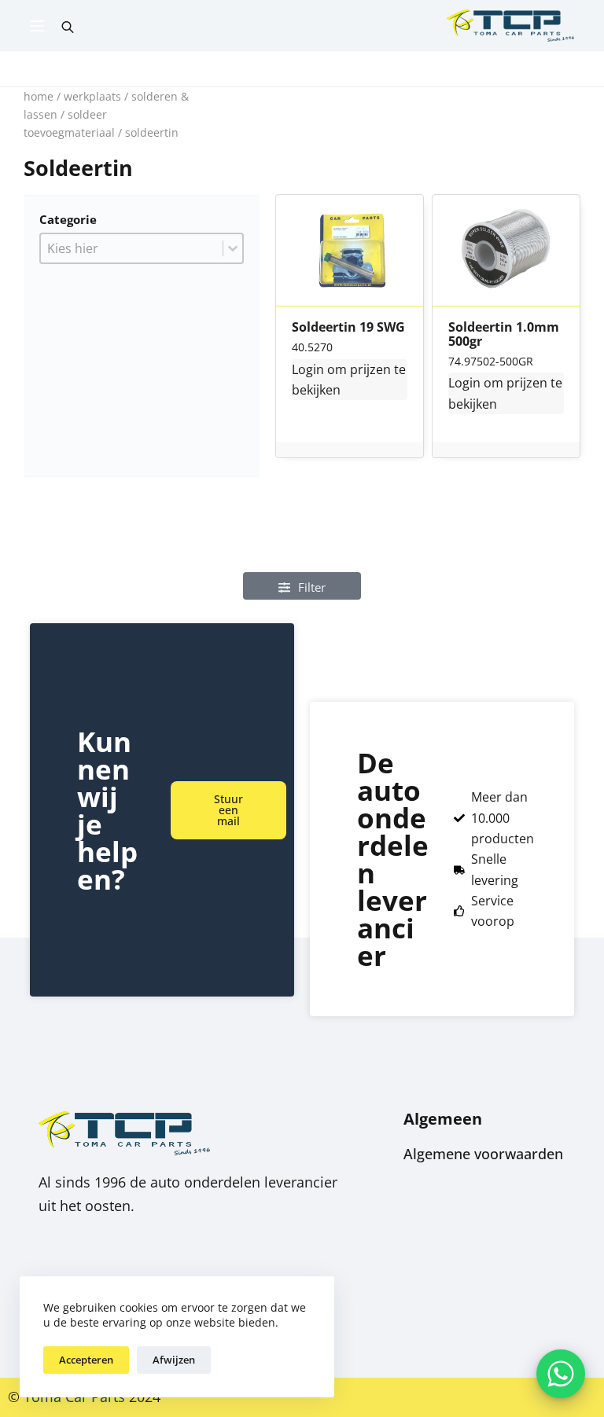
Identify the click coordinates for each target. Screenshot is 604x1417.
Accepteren (86, 1360)
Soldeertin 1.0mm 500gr (503, 334)
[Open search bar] (68, 26)
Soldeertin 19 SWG (348, 328)
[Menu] (37, 26)
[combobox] (132, 248)
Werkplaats (92, 96)
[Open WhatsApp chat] (560, 1373)
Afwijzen (174, 1360)
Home (38, 96)
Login (308, 369)
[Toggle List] (232, 248)
